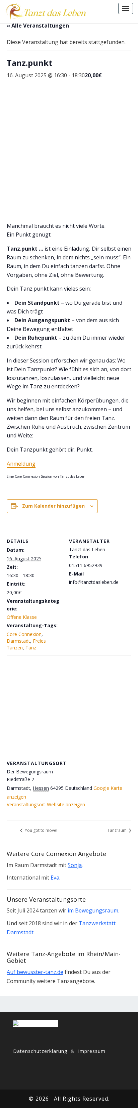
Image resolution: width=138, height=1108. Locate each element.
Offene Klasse (22, 617)
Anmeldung (21, 463)
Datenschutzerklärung (40, 1051)
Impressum (92, 1051)
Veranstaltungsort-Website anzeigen (46, 804)
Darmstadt (18, 641)
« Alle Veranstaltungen (38, 25)
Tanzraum (118, 830)
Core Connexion (24, 634)
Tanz (30, 647)
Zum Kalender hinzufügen (53, 506)
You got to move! (40, 830)
